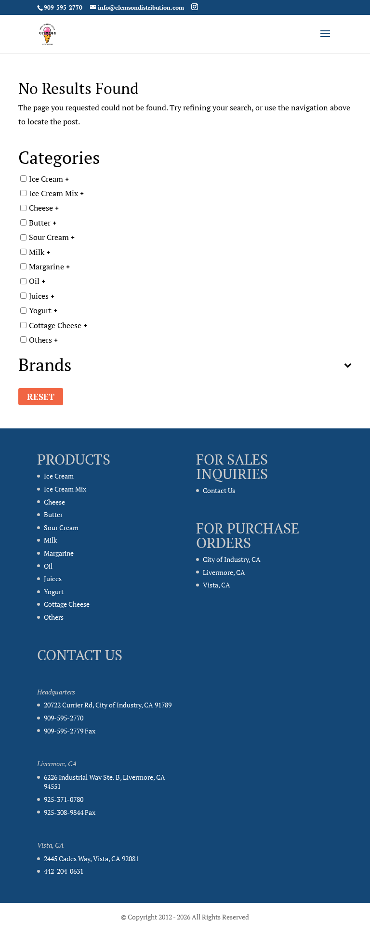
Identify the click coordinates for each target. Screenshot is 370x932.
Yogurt (40, 310)
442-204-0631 (63, 871)
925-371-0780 (63, 799)
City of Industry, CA (232, 559)
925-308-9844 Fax (69, 812)
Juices (39, 295)
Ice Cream (46, 178)
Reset (40, 396)
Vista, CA (216, 584)
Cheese (41, 207)
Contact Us (219, 490)
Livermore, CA (224, 572)
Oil (34, 281)
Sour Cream (49, 237)
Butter (40, 222)
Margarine (46, 266)
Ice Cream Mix (53, 193)
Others (40, 339)
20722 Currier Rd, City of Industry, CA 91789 (108, 704)
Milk (36, 251)
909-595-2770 (63, 717)
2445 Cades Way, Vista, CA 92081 (91, 858)
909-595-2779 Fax (69, 730)
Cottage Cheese (55, 325)
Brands (45, 366)
